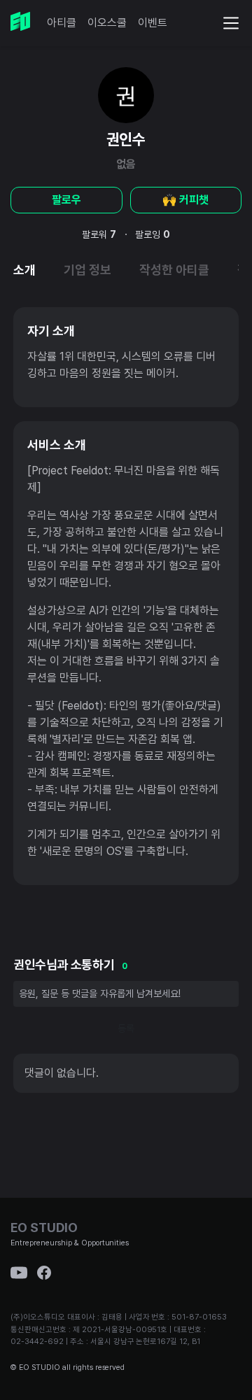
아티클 (61, 22)
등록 (126, 1028)
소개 (24, 269)
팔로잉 (152, 234)
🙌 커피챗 (185, 199)
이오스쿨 (107, 22)
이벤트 (152, 22)
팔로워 (99, 234)
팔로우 (66, 199)
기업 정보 (87, 269)
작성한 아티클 (174, 269)
